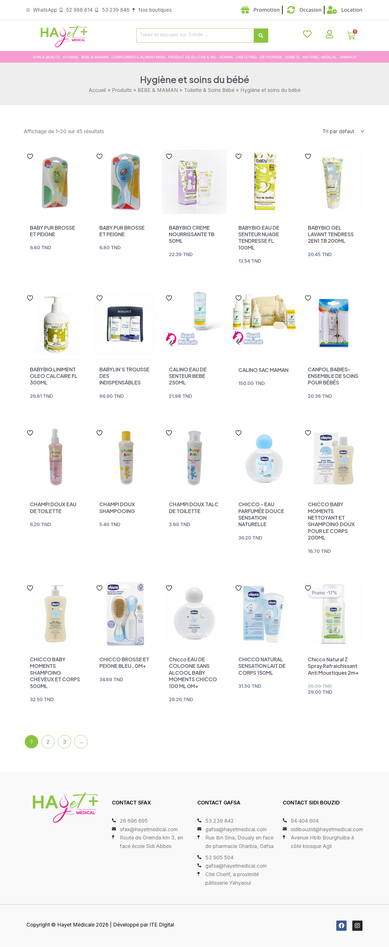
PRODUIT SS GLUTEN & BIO (192, 57)
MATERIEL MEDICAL (320, 57)
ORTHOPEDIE (270, 57)
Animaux (348, 57)
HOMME (226, 57)
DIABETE (292, 57)
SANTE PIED (246, 57)
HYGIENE (70, 57)
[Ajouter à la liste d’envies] (30, 156)
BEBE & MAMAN (94, 57)
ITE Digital (162, 925)
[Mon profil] (329, 34)
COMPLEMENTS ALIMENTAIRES (138, 57)
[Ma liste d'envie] (307, 34)
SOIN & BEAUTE (46, 57)
